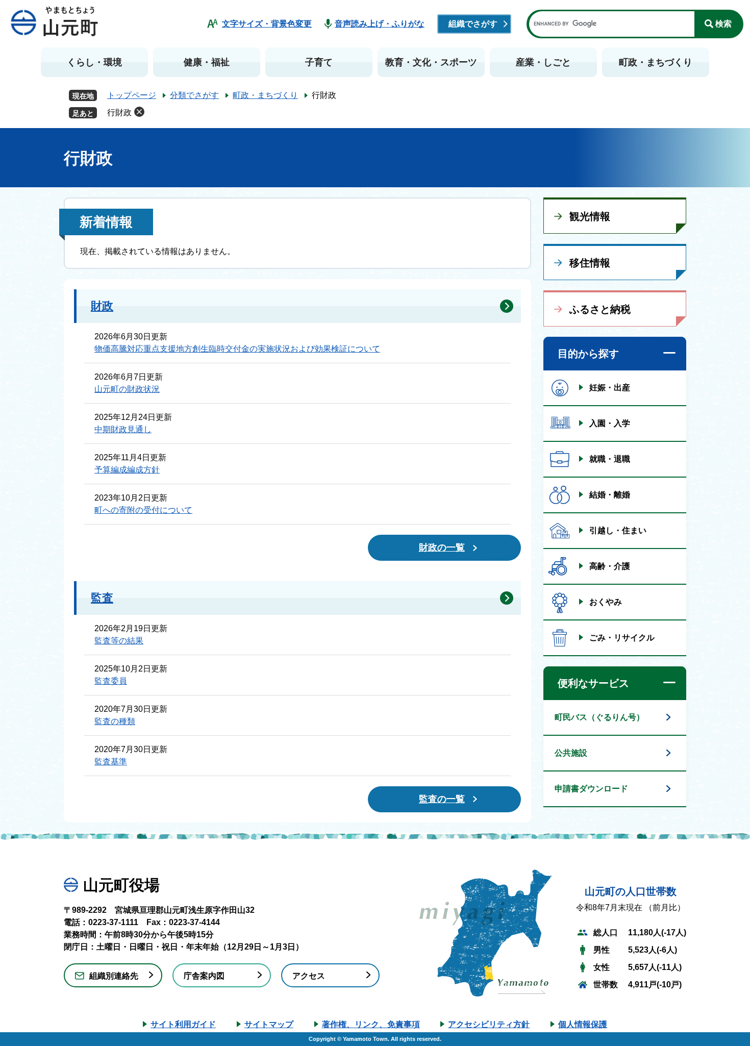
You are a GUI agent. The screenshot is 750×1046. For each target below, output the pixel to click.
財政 (102, 306)
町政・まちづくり (655, 62)
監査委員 (110, 681)
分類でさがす (194, 95)
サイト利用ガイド (183, 1024)
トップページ (131, 95)
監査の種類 (114, 721)
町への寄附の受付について (143, 510)
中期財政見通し (123, 429)
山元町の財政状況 (127, 389)
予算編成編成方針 (127, 469)
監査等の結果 (118, 640)
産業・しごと (543, 62)
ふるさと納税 (600, 309)
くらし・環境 (94, 62)
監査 (102, 597)
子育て (319, 62)
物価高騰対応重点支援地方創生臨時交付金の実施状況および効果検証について (237, 348)
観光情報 (589, 216)
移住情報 (589, 262)
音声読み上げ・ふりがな (379, 23)
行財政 (119, 112)
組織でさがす (472, 23)
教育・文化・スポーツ (431, 62)
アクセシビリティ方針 (489, 1024)
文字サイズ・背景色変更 (267, 23)
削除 (139, 112)
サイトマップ (268, 1024)
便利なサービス (593, 683)
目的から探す (588, 353)
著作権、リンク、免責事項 (371, 1024)
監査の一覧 (442, 799)
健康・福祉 (207, 62)
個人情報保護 (582, 1024)
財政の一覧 (442, 547)
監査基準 (110, 761)
